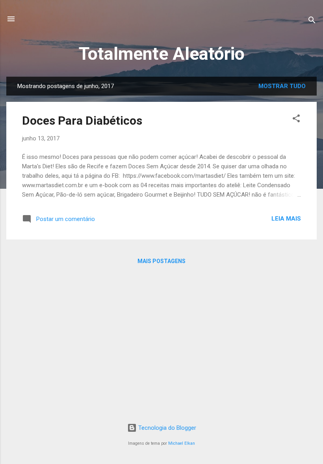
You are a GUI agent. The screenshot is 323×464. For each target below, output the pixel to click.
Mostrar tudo (282, 86)
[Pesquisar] (312, 21)
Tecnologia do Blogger (166, 427)
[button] (296, 120)
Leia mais (286, 218)
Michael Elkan (181, 443)
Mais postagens (161, 261)
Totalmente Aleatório (162, 53)
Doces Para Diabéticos (82, 120)
